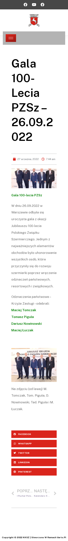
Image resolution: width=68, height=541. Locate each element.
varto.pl (61, 537)
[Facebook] (25, 5)
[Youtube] (34, 5)
